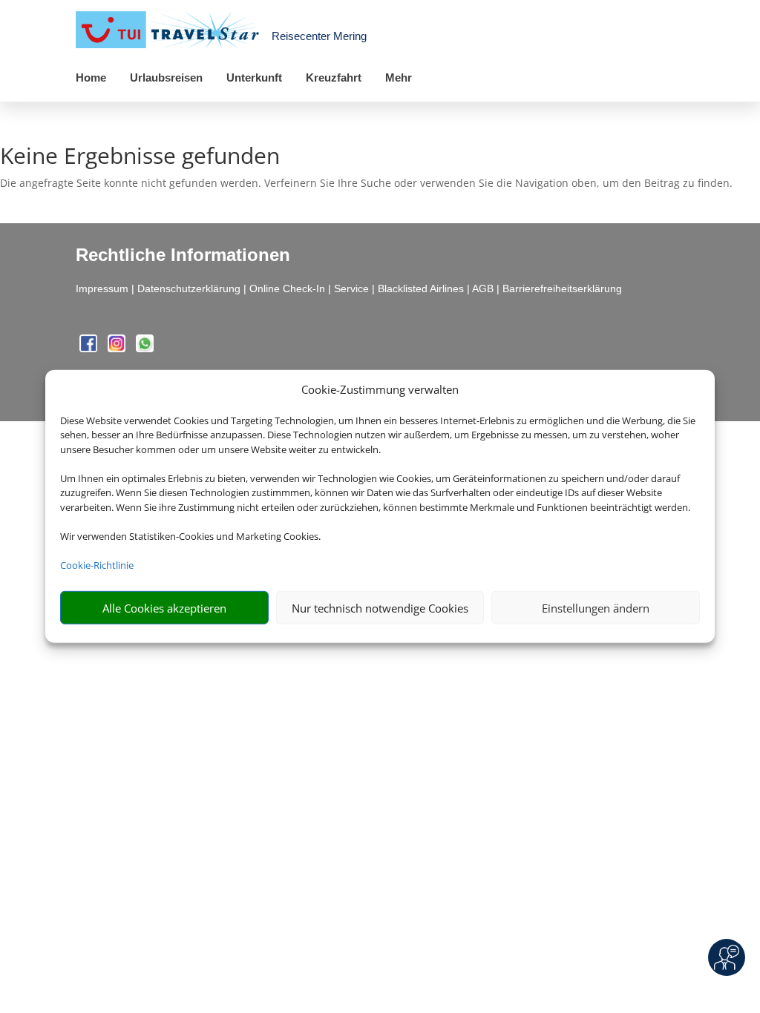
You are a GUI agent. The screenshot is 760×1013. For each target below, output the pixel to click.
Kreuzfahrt (333, 77)
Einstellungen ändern (595, 608)
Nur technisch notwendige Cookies (380, 608)
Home (91, 77)
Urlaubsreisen (166, 77)
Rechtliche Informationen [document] (183, 255)
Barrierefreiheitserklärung (562, 288)
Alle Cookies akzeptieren (164, 608)
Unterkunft (254, 77)
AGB (483, 288)
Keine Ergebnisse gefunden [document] (140, 158)
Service (351, 288)
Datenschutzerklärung (188, 288)
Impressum (102, 288)
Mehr (398, 77)
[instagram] (118, 348)
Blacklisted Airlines (421, 288)
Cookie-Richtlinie (97, 565)
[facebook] (90, 348)
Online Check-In (287, 288)
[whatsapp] (144, 348)
